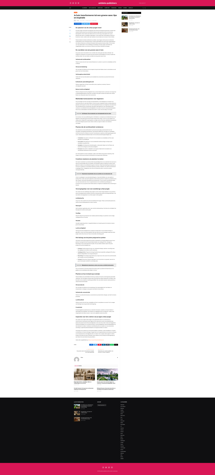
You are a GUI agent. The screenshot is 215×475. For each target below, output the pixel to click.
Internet (122, 431)
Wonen (125, 7)
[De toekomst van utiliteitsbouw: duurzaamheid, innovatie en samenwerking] (125, 17)
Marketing (122, 435)
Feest (122, 419)
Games (122, 422)
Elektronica (123, 415)
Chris (78, 20)
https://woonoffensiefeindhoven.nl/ (96, 340)
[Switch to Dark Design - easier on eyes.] (143, 7)
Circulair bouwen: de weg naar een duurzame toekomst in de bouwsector (83, 389)
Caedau (122, 410)
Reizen (120, 7)
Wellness (122, 453)
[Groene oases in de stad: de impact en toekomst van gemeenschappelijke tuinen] (107, 374)
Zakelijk (131, 7)
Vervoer (122, 449)
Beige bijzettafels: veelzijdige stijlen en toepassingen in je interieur (82, 382)
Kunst (122, 433)
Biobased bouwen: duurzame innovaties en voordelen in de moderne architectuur (106, 389)
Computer (107, 7)
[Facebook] (70, 30)
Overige (122, 442)
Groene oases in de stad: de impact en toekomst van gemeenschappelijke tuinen (106, 382)
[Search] (145, 8)
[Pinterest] (70, 39)
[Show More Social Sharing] (99, 24)
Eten (121, 417)
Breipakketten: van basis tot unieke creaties (134, 23)
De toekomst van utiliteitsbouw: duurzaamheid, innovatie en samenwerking (135, 17)
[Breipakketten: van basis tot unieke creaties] (125, 24)
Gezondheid (123, 424)
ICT (121, 426)
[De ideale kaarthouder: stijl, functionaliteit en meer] (125, 30)
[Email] (70, 42)
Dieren (122, 413)
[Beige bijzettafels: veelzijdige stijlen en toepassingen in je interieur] (84, 374)
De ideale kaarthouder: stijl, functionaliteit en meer (134, 29)
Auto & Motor (92, 7)
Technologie (123, 447)
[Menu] (70, 8)
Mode (122, 437)
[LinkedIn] (70, 36)
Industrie (122, 428)
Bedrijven (100, 7)
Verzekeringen (123, 451)
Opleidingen (123, 440)
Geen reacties (88, 20)
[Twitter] (70, 33)
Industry (122, 429)
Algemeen (84, 7)
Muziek (122, 438)
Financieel (113, 7)
